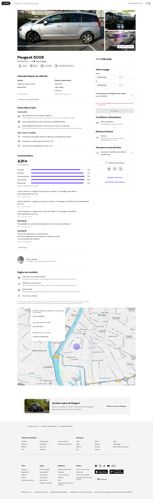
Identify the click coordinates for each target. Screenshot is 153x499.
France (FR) (43, 480)
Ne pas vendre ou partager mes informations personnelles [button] (113, 492)
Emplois (23, 475)
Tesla (114, 441)
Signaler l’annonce (114, 177)
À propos (24, 469)
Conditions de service (41, 492)
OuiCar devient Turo (27, 480)
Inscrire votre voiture (83, 469)
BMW (78, 444)
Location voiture (33, 426)
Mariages (61, 472)
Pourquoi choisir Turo (64, 469)
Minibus (23, 447)
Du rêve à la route (63, 475)
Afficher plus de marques (121, 447)
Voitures (24, 441)
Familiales (43, 449)
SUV (22, 449)
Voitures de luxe (63, 441)
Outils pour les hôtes (83, 475)
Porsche (97, 447)
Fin (97, 81)
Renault (97, 449)
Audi (77, 441)
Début (98, 73)
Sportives (43, 447)
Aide (59, 480)
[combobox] (29, 3)
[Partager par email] (115, 169)
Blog (113, 466)
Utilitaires (24, 444)
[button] (29, 3)
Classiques (43, 444)
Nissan (97, 441)
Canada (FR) (43, 477)
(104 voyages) (41, 61)
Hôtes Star (79, 472)
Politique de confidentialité (58, 492)
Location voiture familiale (49, 426)
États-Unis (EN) (44, 469)
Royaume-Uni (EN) (45, 483)
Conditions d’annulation (115, 182)
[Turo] (6, 3)
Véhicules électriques (65, 444)
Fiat (77, 449)
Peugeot (97, 444)
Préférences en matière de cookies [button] (81, 492)
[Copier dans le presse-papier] (121, 169)
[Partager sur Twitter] (109, 169)
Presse (23, 477)
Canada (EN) (43, 475)
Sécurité (60, 477)
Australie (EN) (44, 472)
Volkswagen (116, 444)
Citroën (78, 447)
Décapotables (44, 441)
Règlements (25, 472)
